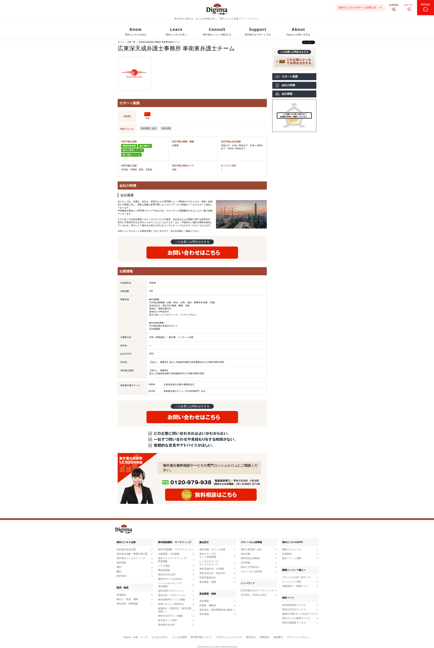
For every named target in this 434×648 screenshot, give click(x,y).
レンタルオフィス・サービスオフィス (210, 563)
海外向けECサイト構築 (170, 615)
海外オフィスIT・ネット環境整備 (208, 555)
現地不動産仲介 (207, 577)
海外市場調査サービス (294, 622)
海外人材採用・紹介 (251, 549)
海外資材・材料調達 (127, 603)
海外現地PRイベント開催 (171, 599)
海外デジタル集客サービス (296, 618)
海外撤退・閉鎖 (207, 582)
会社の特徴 (288, 85)
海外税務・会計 (148, 128)
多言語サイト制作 (167, 620)
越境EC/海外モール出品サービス (299, 613)
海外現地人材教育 (250, 558)
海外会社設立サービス (294, 609)
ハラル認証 (164, 565)
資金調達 (204, 601)
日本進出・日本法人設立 (254, 594)
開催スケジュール (291, 549)
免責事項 (278, 637)
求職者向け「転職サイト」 (296, 586)
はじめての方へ (160, 637)
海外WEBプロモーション (171, 590)
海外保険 (204, 614)
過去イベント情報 (291, 558)
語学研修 (245, 562)
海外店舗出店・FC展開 (211, 568)
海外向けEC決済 (166, 574)
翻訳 (119, 571)
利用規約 (264, 637)
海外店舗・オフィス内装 (212, 549)
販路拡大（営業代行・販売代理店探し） (174, 610)
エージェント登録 (291, 581)
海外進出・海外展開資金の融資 (216, 609)
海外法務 (166, 128)
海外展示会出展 (166, 624)
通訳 (119, 567)
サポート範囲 (290, 76)
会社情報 (287, 93)
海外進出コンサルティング (131, 558)
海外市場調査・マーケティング (174, 549)
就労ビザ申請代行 (250, 567)
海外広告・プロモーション (172, 595)
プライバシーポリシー (299, 637)
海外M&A (121, 575)
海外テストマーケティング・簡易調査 (173, 560)
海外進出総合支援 (126, 549)
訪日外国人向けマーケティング (257, 590)
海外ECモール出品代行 (170, 579)
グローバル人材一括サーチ (296, 577)
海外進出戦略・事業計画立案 (132, 553)
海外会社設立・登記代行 (212, 573)
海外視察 (121, 562)
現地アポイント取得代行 (171, 604)
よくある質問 (179, 637)
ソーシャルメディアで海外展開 (170, 585)
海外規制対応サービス (294, 605)
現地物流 (121, 594)
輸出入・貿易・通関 (127, 599)
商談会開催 (164, 570)
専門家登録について (201, 637)
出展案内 (287, 553)
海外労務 (245, 553)
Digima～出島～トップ (135, 637)
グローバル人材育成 (251, 571)
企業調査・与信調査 (168, 553)
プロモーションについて (229, 637)
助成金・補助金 (207, 605)
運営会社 (251, 637)
